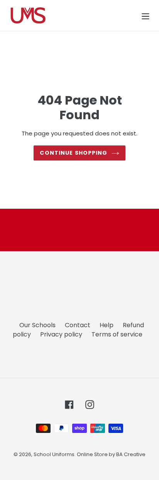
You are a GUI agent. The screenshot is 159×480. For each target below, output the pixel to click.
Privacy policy (61, 334)
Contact (77, 325)
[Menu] (145, 15)
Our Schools (37, 325)
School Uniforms (54, 454)
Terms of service (116, 334)
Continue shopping (73, 153)
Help (106, 325)
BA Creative (130, 454)
